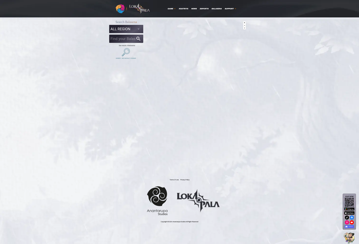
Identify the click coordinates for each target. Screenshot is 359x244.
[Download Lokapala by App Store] (349, 213)
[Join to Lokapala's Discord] (349, 226)
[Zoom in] (244, 22)
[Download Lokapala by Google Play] (349, 209)
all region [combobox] (120, 29)
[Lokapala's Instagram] (347, 222)
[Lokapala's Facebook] (352, 217)
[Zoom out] (244, 25)
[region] (197, 92)
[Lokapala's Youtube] (352, 222)
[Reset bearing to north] (244, 28)
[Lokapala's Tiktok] (347, 217)
